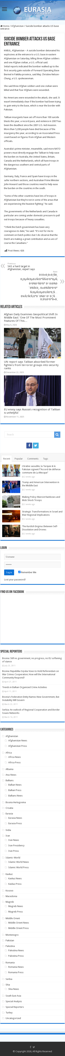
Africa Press (14, 762)
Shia (8, 984)
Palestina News (16, 950)
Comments (32, 458)
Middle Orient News (18, 922)
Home (6, 26)
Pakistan (10, 940)
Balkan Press (14, 790)
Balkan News (14, 784)
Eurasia (9, 813)
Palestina (10, 946)
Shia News (13, 989)
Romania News (16, 967)
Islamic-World (13, 857)
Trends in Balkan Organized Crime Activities (24, 687)
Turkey (9, 1012)
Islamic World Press (18, 867)
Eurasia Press (15, 823)
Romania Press (15, 972)
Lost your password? (15, 579)
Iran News (13, 840)
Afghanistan (17, 26)
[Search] (57, 435)
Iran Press (13, 851)
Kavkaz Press (14, 884)
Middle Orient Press (18, 928)
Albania (9, 769)
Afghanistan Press (17, 746)
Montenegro (12, 934)
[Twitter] (36, 445)
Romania (10, 962)
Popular (19, 458)
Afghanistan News (17, 740)
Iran (8, 835)
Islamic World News (18, 862)
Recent (6, 458)
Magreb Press (15, 911)
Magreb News (15, 906)
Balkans (10, 780)
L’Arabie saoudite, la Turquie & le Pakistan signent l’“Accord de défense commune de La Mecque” (41, 469)
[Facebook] (29, 445)
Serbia (9, 979)
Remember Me (28, 572)
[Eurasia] (32, 9)
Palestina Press (16, 955)
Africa (9, 752)
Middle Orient (13, 918)
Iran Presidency (16, 845)
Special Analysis (14, 1001)
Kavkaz (9, 874)
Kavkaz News (15, 878)
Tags (45, 458)
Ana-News (11, 774)
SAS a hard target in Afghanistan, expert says (21, 266)
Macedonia (11, 896)
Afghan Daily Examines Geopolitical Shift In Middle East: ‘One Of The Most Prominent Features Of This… (31, 317)
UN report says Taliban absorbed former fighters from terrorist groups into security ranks (31, 365)
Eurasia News (15, 818)
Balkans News (15, 795)
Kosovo (9, 890)
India (8, 830)
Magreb (10, 901)
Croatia (9, 808)
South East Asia (13, 995)
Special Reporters (15, 1007)
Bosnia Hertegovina (16, 802)
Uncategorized (13, 1018)
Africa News (14, 757)
